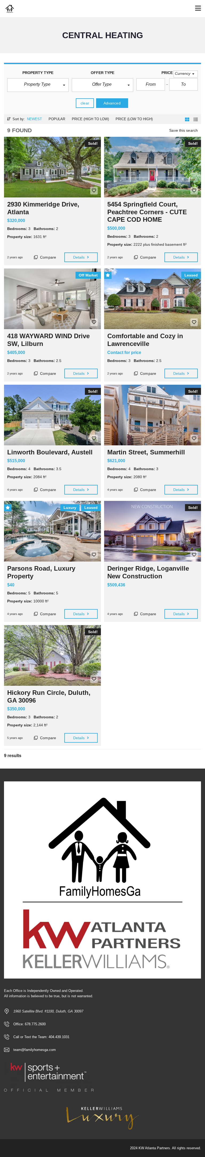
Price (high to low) (90, 119)
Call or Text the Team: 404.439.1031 (41, 1037)
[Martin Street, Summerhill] (152, 415)
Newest (34, 119)
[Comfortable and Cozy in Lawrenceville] (152, 298)
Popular (57, 119)
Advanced (112, 103)
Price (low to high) (134, 119)
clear (85, 103)
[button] (38, 85)
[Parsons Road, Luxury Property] (52, 531)
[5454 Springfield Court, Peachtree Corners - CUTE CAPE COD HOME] (152, 167)
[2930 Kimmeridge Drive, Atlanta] (52, 167)
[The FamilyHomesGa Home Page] (7, 8)
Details (79, 257)
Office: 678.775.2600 (29, 1024)
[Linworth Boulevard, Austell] (52, 415)
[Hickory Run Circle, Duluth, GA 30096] (52, 655)
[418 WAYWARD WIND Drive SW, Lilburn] (52, 298)
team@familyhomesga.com (34, 1050)
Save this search (183, 130)
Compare (47, 257)
